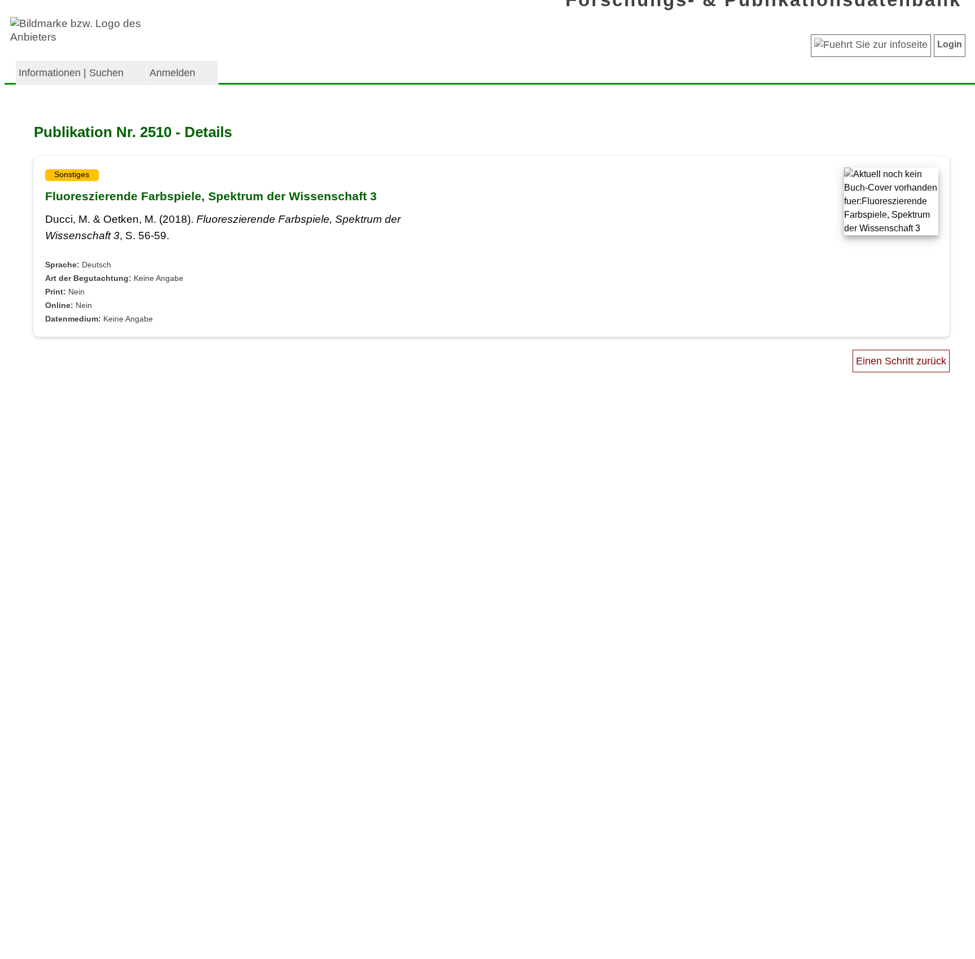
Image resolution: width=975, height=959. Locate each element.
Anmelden (172, 72)
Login (949, 44)
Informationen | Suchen (71, 72)
